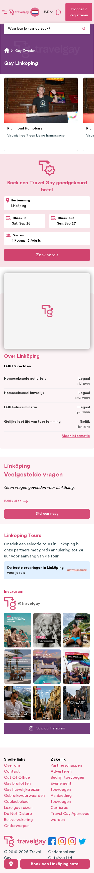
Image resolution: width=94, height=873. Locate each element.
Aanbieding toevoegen (61, 799)
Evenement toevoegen (61, 786)
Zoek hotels (47, 255)
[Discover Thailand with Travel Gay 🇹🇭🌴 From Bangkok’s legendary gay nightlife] (76, 630)
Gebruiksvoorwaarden (24, 796)
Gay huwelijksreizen (22, 790)
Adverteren (61, 771)
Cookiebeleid (16, 802)
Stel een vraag (47, 513)
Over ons (12, 765)
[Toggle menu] (4, 12)
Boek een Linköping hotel (55, 864)
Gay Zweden (25, 51)
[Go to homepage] (19, 12)
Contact (12, 771)
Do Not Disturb (18, 814)
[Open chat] (58, 12)
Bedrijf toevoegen (67, 777)
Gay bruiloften (17, 783)
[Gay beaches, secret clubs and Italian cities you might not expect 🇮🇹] (17, 630)
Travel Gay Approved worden (70, 817)
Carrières (59, 808)
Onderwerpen (17, 826)
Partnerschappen (66, 765)
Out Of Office (17, 777)
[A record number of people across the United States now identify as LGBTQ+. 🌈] (76, 666)
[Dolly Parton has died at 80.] (47, 630)
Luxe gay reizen (18, 808)
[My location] (11, 864)
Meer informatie (76, 436)
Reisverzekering (18, 820)
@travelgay (29, 603)
